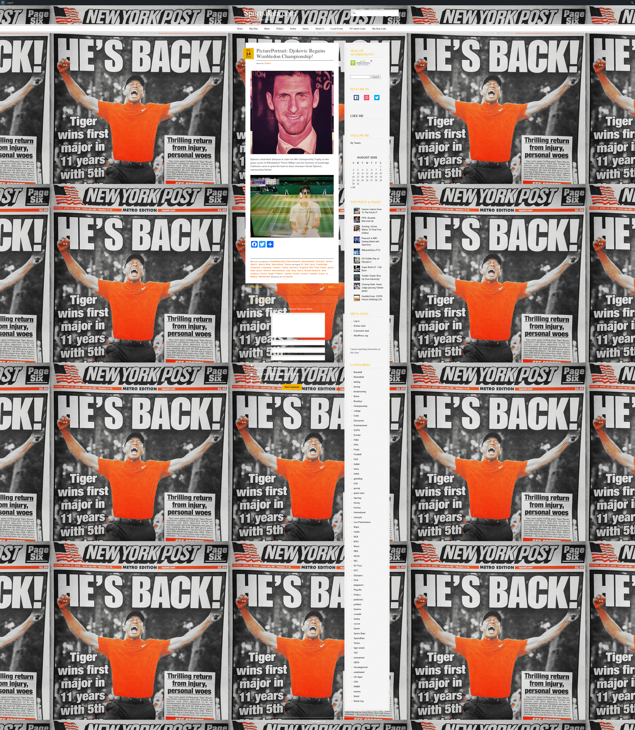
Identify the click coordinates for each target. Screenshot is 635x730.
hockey (357, 507)
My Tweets (355, 143)
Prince (263, 274)
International (307, 261)
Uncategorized (360, 667)
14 (248, 53)
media (357, 532)
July (288, 270)
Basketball (359, 377)
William (254, 277)
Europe (357, 435)
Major (356, 527)
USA (356, 682)
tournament (359, 657)
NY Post (358, 565)
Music (267, 28)
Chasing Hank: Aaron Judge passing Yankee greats (372, 287)
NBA (356, 551)
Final (316, 267)
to (327, 274)
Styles (267, 63)
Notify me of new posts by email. (273, 380)
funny (356, 469)
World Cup (359, 701)
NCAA (357, 556)
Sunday (313, 274)
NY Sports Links (357, 28)
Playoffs (358, 590)
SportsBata (277, 264)
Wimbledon (264, 277)
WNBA (357, 686)
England (304, 267)
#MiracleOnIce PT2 (371, 250)
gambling (358, 478)
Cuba (356, 415)
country (277, 267)
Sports (306, 28)
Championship (277, 261)
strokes (305, 274)
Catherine (255, 267)
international (278, 270)
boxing (357, 387)
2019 (248, 57)
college (357, 411)
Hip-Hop (253, 28)
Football (357, 454)
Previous (254, 286)
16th (306, 264)
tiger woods (359, 648)
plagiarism (358, 585)
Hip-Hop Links (379, 28)
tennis (321, 274)
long (293, 270)
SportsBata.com (270, 12)
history (267, 270)
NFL (356, 561)
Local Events (337, 28)
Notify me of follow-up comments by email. (278, 374)
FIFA (356, 445)
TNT (356, 653)
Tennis (287, 264)
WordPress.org (361, 335)
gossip (357, 488)
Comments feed (361, 331)
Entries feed (359, 326)
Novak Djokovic (312, 270)
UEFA (356, 662)
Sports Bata (264, 264)
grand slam (359, 493)
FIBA (356, 440)
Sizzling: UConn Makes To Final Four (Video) (371, 229)
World (356, 696)
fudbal (357, 464)
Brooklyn (358, 401)
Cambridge (321, 264)
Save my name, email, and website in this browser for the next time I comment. (293, 368)
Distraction (359, 420)
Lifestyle (320, 261)
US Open (358, 677)
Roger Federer (275, 274)
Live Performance (362, 522)
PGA (356, 580)
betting (357, 382)
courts (285, 267)
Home (240, 28)
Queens (357, 609)
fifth (311, 267)
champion (266, 267)
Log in (357, 321)
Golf (356, 483)
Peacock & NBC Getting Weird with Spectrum (370, 241)
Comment (260, 314)
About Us (319, 28)
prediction (358, 599)
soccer (357, 624)
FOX (356, 459)
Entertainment (293, 261)
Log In (10, 2)
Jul (248, 50)
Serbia (293, 28)
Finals (323, 267)
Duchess (294, 267)
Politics (279, 28)
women (357, 691)
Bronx (356, 396)
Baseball (358, 372)
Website (258, 357)
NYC (356, 570)
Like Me (356, 115)
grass (259, 270)
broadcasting (360, 391)
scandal (357, 614)
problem (357, 604)
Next (332, 286)
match (300, 270)
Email (258, 350)
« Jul (352, 187)
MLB (356, 537)
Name (257, 342)
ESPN (357, 430)
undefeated (359, 672)
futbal (356, 473)
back (312, 264)
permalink (288, 277)
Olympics (358, 575)
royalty (288, 274)
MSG (356, 541)
